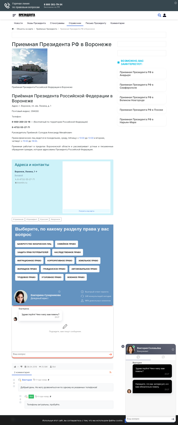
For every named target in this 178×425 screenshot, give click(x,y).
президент (32, 219)
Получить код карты (86, 211)
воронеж (56, 219)
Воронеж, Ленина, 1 (25, 171)
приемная (18, 219)
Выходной (19, 175)
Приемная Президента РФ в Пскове (141, 109)
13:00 (91, 138)
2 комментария (21, 372)
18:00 (34, 141)
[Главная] (13, 29)
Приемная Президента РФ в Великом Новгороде (136, 99)
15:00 (25, 141)
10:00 (82, 138)
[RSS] (110, 372)
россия (45, 219)
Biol (54, 367)
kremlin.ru (22, 182)
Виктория (27, 380)
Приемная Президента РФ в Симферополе (136, 86)
